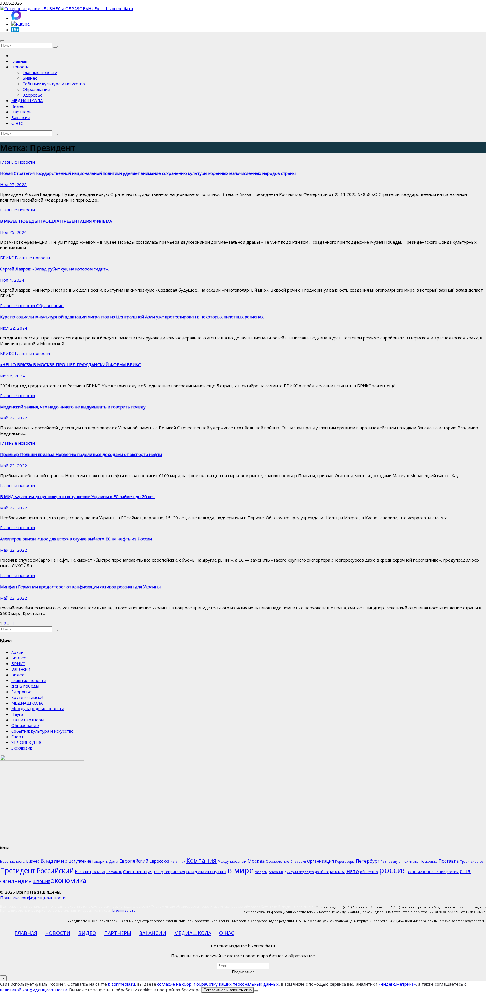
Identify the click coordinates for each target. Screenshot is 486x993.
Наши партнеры (27, 720)
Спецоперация (137, 871)
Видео (17, 106)
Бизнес (29, 78)
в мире (241, 870)
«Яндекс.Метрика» (397, 984)
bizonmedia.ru (124, 910)
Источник (177, 862)
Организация (320, 861)
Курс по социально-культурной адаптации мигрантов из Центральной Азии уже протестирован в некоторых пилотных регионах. (132, 316)
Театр (158, 871)
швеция (41, 881)
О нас (16, 123)
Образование (36, 89)
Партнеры (21, 112)
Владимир (54, 860)
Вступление (80, 861)
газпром (261, 872)
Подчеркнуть (391, 862)
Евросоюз (159, 861)
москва (337, 871)
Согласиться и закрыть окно (228, 990)
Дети (113, 861)
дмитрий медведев (299, 872)
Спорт (17, 736)
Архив (17, 652)
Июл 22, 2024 (13, 328)
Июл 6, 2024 (12, 376)
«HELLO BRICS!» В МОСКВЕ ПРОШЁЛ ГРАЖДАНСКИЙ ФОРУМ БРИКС (70, 364)
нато (352, 871)
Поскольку (428, 861)
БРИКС (7, 257)
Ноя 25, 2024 (13, 232)
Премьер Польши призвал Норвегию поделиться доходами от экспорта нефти (81, 454)
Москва (256, 861)
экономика (68, 880)
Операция (298, 862)
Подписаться (243, 972)
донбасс (322, 871)
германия (276, 872)
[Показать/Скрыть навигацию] (2, 41)
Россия (83, 871)
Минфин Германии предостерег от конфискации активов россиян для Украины (80, 586)
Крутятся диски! (27, 697)
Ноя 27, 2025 (13, 184)
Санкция (98, 872)
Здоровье (32, 95)
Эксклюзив (21, 748)
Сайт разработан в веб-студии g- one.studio (278, 907)
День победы (25, 686)
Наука (17, 714)
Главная (19, 61)
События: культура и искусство (53, 83)
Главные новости (39, 72)
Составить (114, 872)
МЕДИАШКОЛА (27, 100)
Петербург (367, 861)
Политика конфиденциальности (33, 897)
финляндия (16, 881)
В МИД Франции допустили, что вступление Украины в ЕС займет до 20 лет (77, 496)
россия (393, 870)
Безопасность (12, 861)
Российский (55, 870)
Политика (410, 861)
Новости (20, 67)
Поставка (448, 861)
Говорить (100, 861)
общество (369, 871)
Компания (201, 860)
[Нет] (256, 991)
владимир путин (206, 871)
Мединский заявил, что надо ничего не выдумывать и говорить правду (73, 407)
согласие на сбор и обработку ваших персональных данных (218, 984)
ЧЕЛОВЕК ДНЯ (26, 742)
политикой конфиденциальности (33, 989)
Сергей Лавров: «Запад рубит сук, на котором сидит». (54, 269)
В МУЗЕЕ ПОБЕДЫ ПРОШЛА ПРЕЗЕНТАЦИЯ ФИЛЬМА (56, 221)
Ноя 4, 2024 (12, 280)
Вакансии (20, 117)
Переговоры (345, 862)
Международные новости (37, 708)
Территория (174, 871)
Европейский (133, 861)
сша (465, 871)
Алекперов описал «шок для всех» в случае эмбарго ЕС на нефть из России (76, 539)
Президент (18, 870)
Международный (232, 861)
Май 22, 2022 (13, 418)
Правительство (471, 862)
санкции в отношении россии (433, 871)
